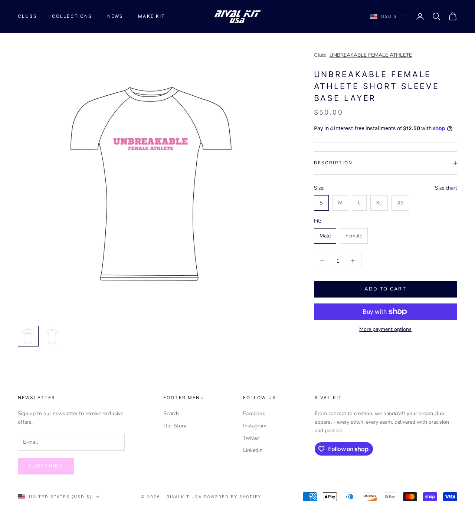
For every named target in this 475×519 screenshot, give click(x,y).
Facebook (254, 413)
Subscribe (46, 466)
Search (171, 413)
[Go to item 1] (28, 336)
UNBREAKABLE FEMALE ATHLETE (371, 55)
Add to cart (385, 289)
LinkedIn (253, 450)
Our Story (174, 425)
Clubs (27, 16)
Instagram (254, 425)
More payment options (385, 329)
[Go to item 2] (52, 336)
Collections (72, 16)
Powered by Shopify (233, 496)
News (115, 16)
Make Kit (151, 16)
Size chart (446, 187)
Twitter (251, 437)
